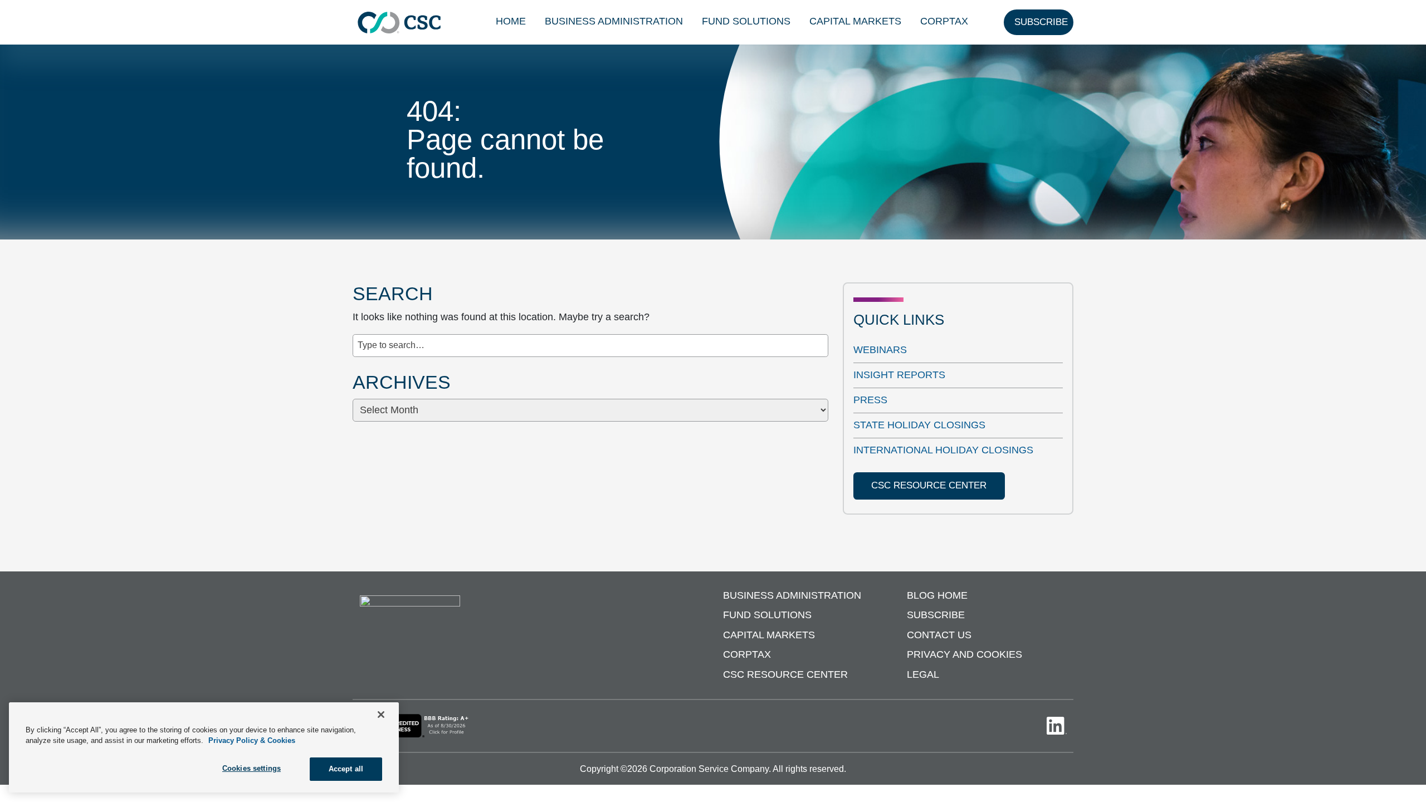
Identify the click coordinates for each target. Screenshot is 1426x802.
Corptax (944, 21)
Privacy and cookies (964, 654)
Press (870, 399)
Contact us (939, 634)
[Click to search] (820, 339)
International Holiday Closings (943, 450)
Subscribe (936, 614)
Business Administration (614, 21)
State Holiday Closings (919, 425)
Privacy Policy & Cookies (251, 741)
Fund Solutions (746, 21)
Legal (923, 674)
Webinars (880, 349)
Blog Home (937, 595)
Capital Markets (855, 21)
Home (511, 21)
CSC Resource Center (785, 674)
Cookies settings (251, 768)
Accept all (346, 769)
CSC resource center (929, 485)
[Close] (381, 714)
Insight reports (899, 374)
